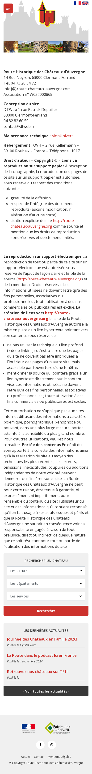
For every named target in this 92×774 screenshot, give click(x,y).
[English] (85, 2)
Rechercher (46, 611)
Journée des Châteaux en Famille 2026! (42, 639)
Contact (39, 757)
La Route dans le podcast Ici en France (42, 655)
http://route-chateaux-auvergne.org (50, 279)
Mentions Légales (59, 757)
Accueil (25, 757)
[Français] (77, 2)
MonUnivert (62, 135)
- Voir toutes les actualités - (46, 691)
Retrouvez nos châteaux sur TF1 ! (37, 671)
